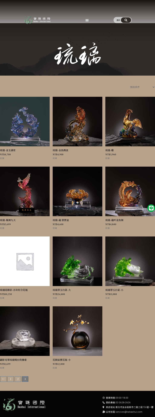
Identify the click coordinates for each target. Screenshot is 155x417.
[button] (87, 20)
